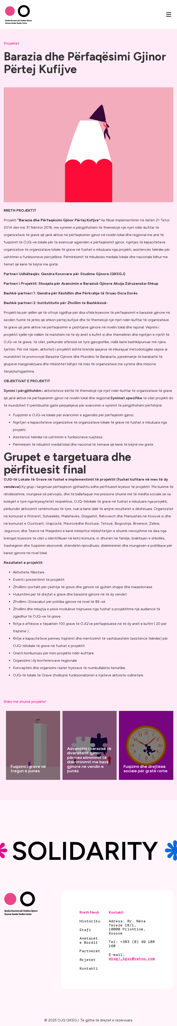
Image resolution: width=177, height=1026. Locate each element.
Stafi (85, 930)
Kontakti (89, 968)
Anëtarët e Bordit (89, 940)
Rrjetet (88, 960)
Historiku (90, 921)
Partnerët (90, 951)
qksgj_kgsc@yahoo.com (132, 958)
